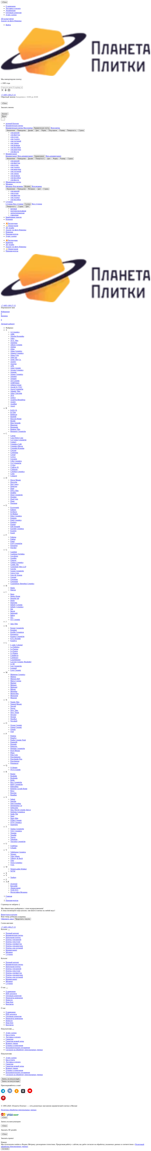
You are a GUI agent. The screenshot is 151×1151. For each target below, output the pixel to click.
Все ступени (18, 204)
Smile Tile (14, 814)
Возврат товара (12, 1043)
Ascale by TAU (16, 387)
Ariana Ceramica (16, 374)
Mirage (13, 689)
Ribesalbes (14, 787)
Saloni (12, 799)
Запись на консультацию (11, 1079)
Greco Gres (14, 573)
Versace (13, 854)
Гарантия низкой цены (15, 1041)
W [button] (6, 867)
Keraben (13, 630)
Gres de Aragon (16, 575)
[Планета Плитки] (75, 75)
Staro (12, 816)
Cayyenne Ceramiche (18, 440)
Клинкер (9, 219)
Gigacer (13, 560)
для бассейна (15, 147)
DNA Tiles (14, 491)
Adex (12, 338)
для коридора (15, 150)
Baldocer (13, 414)
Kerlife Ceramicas (17, 632)
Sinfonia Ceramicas (17, 812)
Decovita (13, 482)
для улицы (14, 143)
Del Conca (14, 484)
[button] (9, 91)
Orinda (13, 729)
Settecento (14, 808)
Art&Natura (14, 383)
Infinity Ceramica (16, 607)
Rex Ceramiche (16, 782)
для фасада (14, 152)
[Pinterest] (3, 1100)
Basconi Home (15, 419)
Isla (11, 609)
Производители (12, 234)
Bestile (12, 421)
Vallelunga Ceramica (18, 852)
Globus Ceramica (16, 562)
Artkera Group (15, 385)
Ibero (12, 594)
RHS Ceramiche (16, 784)
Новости (9, 1000)
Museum (13, 698)
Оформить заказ (7, 919)
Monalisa (13, 691)
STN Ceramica (16, 822)
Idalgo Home (15, 596)
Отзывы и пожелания (14, 1045)
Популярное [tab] (52, 130)
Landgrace (14, 658)
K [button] (6, 626)
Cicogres (13, 459)
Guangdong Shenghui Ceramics (22, 584)
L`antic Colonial (16, 645)
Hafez (12, 588)
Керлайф (13, 886)
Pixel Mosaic (15, 751)
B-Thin (13, 412)
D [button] (6, 478)
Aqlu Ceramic (15, 368)
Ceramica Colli (16, 444)
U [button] (6, 844)
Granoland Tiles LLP (18, 567)
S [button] (6, 797)
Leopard (13, 668)
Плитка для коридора (14, 946)
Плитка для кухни (13, 942)
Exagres (13, 531)
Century (13, 442)
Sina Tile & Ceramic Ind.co (20, 810)
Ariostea (13, 376)
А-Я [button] (7, 882)
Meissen (13, 685)
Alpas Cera (14, 355)
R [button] (6, 772)
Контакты (10, 1004)
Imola (12, 601)
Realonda (13, 778)
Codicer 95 (14, 467)
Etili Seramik (15, 527)
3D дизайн (10, 228)
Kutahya (13, 641)
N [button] (6, 700)
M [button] (6, 672)
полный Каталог (12, 123)
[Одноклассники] (17, 1092)
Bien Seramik (15, 423)
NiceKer (13, 719)
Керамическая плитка (14, 126)
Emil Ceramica (15, 520)
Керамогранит (11, 154)
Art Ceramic (15, 381)
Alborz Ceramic (16, 345)
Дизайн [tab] (30, 130)
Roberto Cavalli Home (18, 789)
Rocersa (13, 793)
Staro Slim (14, 818)
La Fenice (14, 651)
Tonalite (13, 835)
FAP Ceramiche (16, 543)
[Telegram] (3, 1092)
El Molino (14, 514)
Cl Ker (12, 465)
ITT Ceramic (15, 620)
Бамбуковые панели (14, 217)
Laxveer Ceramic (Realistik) (20, 662)
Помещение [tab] (21, 130)
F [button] (6, 535)
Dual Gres (14, 499)
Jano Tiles (14, 624)
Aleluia (13, 347)
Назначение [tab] (11, 130)
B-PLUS (13, 410)
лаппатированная (17, 213)
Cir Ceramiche (15, 463)
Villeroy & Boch (16, 858)
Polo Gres (14, 755)
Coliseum (13, 469)
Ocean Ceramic (16, 725)
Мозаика (9, 184)
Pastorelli (13, 742)
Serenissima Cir (16, 806)
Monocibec (14, 694)
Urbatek (13, 848)
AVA (12, 395)
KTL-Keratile (15, 639)
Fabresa (13, 537)
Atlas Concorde (16, 393)
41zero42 (13, 884)
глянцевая (14, 215)
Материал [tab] (31, 189)
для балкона (15, 145)
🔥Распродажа (12, 223)
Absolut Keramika (17, 336)
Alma (12, 349)
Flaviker (13, 548)
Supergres (14, 825)
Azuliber (13, 404)
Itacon (12, 611)
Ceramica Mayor (16, 446)
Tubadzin (13, 839)
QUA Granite (15, 770)
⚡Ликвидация (12, 249)
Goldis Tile (14, 565)
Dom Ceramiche (16, 495)
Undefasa (13, 846)
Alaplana (13, 343)
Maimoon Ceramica (17, 674)
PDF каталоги (11, 994)
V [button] (6, 850)
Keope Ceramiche (17, 628)
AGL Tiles (14, 341)
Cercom (13, 450)
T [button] (6, 827)
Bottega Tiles (15, 429)
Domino (13, 497)
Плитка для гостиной (14, 948)
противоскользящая (18, 211)
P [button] (6, 734)
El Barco (13, 512)
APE (12, 366)
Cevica (13, 457)
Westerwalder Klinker (18, 869)
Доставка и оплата (13, 8)
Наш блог (9, 1002)
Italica (12, 615)
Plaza (12, 753)
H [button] (6, 586)
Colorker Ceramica (17, 472)
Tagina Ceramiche (17, 829)
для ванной (14, 133)
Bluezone (13, 425)
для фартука (15, 135)
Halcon (13, 590)
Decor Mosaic (15, 480)
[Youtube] (30, 1092)
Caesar (12, 436)
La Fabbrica (14, 647)
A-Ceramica (14, 332)
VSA (12, 865)
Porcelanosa (14, 761)
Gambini (13, 552)
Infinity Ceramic (16, 605)
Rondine (13, 795)
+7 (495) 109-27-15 (8, 95)
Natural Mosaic (16, 704)
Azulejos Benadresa (17, 400)
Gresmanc (14, 579)
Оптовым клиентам (13, 13)
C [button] (6, 434)
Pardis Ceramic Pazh (18, 740)
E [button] (6, 505)
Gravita (13, 569)
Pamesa (13, 736)
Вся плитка (28, 128)
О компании (11, 6)
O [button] (6, 723)
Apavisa (13, 364)
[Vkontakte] (10, 1092)
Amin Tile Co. (15, 360)
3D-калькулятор (7, 19)
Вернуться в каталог (9, 915)
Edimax (13, 510)
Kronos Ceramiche (17, 636)
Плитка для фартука (14, 944)
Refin (12, 780)
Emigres (13, 518)
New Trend (14, 713)
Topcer (13, 837)
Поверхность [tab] (71, 130)
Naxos (12, 708)
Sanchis (13, 801)
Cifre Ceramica (16, 461)
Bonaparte (14, 427)
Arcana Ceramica (16, 370)
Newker (13, 715)
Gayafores (14, 556)
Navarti (13, 706)
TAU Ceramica (16, 831)
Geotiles (13, 558)
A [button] (6, 330)
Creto (12, 474)
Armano (13, 379)
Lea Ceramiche (16, 666)
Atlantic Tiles (15, 391)
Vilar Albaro (15, 856)
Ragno (12, 774)
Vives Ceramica (16, 863)
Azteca (13, 398)
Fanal (12, 541)
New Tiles (14, 710)
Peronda (13, 744)
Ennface (13, 522)
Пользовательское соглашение (18, 1048)
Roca (12, 791)
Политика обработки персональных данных (18, 1110)
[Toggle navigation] (13, 1029)
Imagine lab (14, 598)
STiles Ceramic (16, 820)
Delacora (13, 486)
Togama (13, 833)
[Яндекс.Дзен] (23, 1092)
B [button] (6, 408)
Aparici (13, 362)
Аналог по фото (11, 21)
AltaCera (13, 357)
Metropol (13, 687)
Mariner (13, 683)
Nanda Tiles (14, 702)
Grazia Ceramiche (17, 571)
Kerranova (14, 634)
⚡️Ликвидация (12, 226)
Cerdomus (14, 453)
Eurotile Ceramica (17, 529)
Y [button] (6, 875)
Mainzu (13, 677)
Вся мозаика (18, 186)
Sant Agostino (15, 803)
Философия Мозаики (18, 892)
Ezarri (12, 533)
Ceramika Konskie (17, 448)
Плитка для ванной (13, 940)
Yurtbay (13, 877)
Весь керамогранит (25, 156)
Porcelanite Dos (16, 759)
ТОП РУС (14, 890)
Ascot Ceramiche (16, 389)
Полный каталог (12, 933)
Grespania (14, 581)
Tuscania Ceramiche (17, 841)
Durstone (13, 503)
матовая (13, 209)
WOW (12, 871)
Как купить (10, 1035)
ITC (11, 617)
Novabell (13, 721)
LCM (12, 664)
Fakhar (13, 539)
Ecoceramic (14, 508)
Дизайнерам (10, 11)
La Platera (14, 653)
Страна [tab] (81, 130)
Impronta (13, 603)
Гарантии (9, 1039)
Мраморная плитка (13, 182)
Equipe (13, 524)
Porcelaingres (15, 757)
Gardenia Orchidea (17, 554)
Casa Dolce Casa (16, 438)
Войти (8, 25)
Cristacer (13, 476)
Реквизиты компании (14, 998)
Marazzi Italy (15, 679)
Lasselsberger (15, 660)
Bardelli (13, 417)
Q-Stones (13, 768)
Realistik (13, 776)
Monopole (14, 696)
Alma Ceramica (16, 351)
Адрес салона (11, 15)
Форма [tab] (43, 130)
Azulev (13, 402)
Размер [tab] (62, 130)
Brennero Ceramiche (18, 431)
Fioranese (14, 546)
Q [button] (6, 765)
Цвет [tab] (37, 130)
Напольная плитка (13, 937)
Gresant (13, 577)
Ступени (9, 202)
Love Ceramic (15, 670)
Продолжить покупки (22, 919)
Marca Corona (15, 681)
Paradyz (13, 738)
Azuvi (12, 406)
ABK (12, 334)
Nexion (13, 717)
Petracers (13, 746)
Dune (12, 501)
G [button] (6, 550)
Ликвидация (15, 888)
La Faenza (14, 649)
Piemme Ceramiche (17, 748)
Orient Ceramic (16, 727)
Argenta (13, 372)
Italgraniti (13, 613)
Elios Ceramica (16, 516)
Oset (12, 732)
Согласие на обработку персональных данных (24, 1050)
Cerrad (12, 455)
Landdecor (14, 655)
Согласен (5, 1149)
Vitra (12, 861)
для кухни (14, 137)
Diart (12, 488)
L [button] (6, 643)
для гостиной (15, 141)
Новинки (9, 232)
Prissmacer (14, 763)
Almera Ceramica (16, 353)
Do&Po (13, 493)
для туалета (15, 139)
